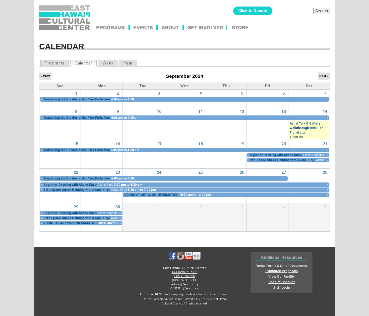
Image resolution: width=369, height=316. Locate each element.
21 (325, 144)
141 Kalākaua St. (184, 272)
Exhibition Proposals (281, 271)
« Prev (45, 76)
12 (242, 111)
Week (108, 63)
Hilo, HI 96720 (184, 276)
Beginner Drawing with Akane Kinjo (275, 155)
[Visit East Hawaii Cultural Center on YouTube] (188, 259)
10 (159, 111)
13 (283, 111)
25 (200, 172)
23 (117, 172)
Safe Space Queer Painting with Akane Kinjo (282, 160)
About (170, 27)
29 (76, 207)
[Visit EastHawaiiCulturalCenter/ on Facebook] (172, 259)
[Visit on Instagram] (180, 259)
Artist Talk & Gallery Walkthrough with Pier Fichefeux (306, 127)
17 (159, 144)
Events (143, 27)
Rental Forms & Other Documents (282, 266)
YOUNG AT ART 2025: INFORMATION (151, 195)
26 (242, 172)
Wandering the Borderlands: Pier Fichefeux (76, 99)
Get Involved (205, 27)
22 (76, 172)
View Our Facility (281, 276)
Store (240, 27)
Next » (323, 76)
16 (117, 144)
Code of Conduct (281, 282)
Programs (110, 27)
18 (200, 144)
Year (128, 63)
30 (117, 207)
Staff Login (281, 287)
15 (76, 144)
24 (159, 172)
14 (325, 111)
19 (242, 144)
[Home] (64, 17)
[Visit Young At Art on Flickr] (197, 259)
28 (325, 172)
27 (283, 172)
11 (200, 111)
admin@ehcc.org (184, 284)
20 (283, 144)
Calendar (85, 63)
